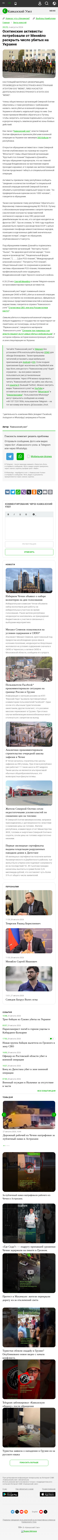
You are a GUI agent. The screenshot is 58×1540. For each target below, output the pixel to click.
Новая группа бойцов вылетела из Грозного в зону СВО (29, 1044)
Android (26, 362)
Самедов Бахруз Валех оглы (22, 999)
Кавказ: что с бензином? (17, 18)
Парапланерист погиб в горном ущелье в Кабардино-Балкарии (26, 1030)
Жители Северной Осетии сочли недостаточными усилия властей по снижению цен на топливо (26, 812)
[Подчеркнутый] (20, 514)
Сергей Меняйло (22, 281)
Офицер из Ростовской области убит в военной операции (25, 1057)
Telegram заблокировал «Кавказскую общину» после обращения (24, 1404)
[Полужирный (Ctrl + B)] (8, 514)
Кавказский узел (22, 131)
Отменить (29, 552)
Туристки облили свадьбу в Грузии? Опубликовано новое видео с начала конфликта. (23, 1354)
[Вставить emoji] (34, 514)
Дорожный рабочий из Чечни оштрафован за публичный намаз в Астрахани (29, 1136)
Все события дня (46, 1091)
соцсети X (14, 385)
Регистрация (29, 544)
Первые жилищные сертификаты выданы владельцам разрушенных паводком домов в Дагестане (25, 849)
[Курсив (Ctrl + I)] (14, 514)
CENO (47, 352)
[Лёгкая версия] (15, 3)
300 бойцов (42, 137)
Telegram (39, 349)
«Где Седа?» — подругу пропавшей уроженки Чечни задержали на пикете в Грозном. (29, 1248)
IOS (33, 362)
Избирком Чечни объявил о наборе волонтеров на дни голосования (26, 597)
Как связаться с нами (24, 1489)
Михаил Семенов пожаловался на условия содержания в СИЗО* (25, 631)
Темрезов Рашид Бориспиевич (23, 923)
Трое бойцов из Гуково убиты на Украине (27, 1019)
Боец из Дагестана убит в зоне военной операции (25, 1070)
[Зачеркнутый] (26, 514)
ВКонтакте (43, 391)
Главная (6, 23)
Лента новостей (19, 23)
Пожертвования (48, 1489)
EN (9, 3)
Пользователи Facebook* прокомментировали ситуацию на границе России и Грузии (25, 688)
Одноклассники (14, 395)
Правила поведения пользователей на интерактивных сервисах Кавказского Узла (29, 1521)
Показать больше (29, 1462)
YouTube (39, 388)
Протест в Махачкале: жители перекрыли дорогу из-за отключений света (26, 1298)
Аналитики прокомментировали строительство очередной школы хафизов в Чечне (24, 753)
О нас (5, 1489)
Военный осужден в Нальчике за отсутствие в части (28, 1084)
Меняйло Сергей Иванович (21, 961)
